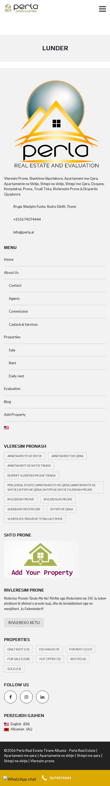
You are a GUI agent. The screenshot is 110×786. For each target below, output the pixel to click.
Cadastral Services (23, 324)
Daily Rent (18, 649)
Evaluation (12, 388)
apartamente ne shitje (24, 456)
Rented (78, 659)
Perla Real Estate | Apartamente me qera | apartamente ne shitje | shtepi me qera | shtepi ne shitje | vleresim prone (51, 487)
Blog (7, 402)
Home (8, 259)
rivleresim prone (20, 499)
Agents (14, 298)
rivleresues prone (58, 499)
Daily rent (16, 376)
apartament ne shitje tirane (29, 465)
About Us (11, 272)
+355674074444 (27, 219)
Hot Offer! (50, 659)
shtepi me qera (61, 509)
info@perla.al (23, 232)
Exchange (49, 649)
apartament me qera (67, 456)
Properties (12, 337)
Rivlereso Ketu (24, 622)
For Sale (18, 659)
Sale (12, 350)
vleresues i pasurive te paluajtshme (34, 518)
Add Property (15, 414)
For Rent (80, 649)
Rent (12, 363)
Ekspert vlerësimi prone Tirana (31, 475)
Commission (18, 311)
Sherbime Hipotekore (23, 509)
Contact (15, 285)
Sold (14, 668)
